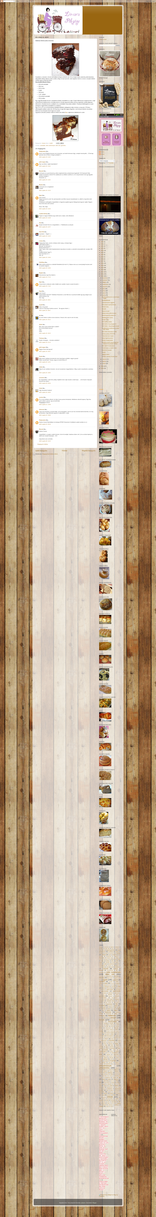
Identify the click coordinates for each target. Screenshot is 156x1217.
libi (40, 315)
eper (106, 983)
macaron (110, 1043)
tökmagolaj (103, 1097)
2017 (102, 261)
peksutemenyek (105, 1066)
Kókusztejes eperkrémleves (109, 304)
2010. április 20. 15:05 (45, 372)
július (103, 288)
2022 (102, 250)
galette (118, 988)
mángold (101, 1048)
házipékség (109, 1004)
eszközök (112, 983)
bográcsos (101, 959)
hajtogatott (101, 1000)
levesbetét (104, 1042)
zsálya (107, 1106)
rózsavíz (101, 1077)
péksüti (117, 1068)
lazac (102, 1038)
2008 (102, 368)
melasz (111, 1051)
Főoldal (64, 451)
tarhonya (117, 1090)
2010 (102, 276)
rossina (41, 397)
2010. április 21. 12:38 (45, 404)
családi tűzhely (43, 213)
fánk (100, 985)
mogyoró (108, 1054)
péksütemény (104, 1068)
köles (118, 1032)
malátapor (101, 1046)
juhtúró (109, 1008)
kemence (101, 1018)
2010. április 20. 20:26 (45, 383)
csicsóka (109, 965)
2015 (102, 265)
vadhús (117, 1098)
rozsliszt (114, 1077)
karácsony (108, 1012)
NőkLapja (111, 1057)
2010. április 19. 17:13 (45, 277)
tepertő (100, 1093)
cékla (112, 960)
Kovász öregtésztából (107, 340)
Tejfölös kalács (105, 354)
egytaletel (115, 980)
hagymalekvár (114, 997)
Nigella (105, 1057)
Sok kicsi (112, 1080)
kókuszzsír (101, 1029)
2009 (102, 366)
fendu (109, 984)
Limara (41, 241)
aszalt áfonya (102, 950)
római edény (109, 1075)
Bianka (41, 184)
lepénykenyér (104, 1040)
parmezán (101, 1064)
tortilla (119, 1095)
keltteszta (102, 1015)
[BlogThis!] (58, 143)
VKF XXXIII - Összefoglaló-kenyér (110, 326)
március (104, 359)
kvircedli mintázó (108, 1037)
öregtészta (113, 1060)
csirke (107, 967)
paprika (117, 1062)
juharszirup (103, 1008)
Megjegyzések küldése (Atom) (50, 454)
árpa (113, 948)
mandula (112, 1046)
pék (113, 1063)
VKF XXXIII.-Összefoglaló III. (109, 324)
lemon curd (113, 1038)
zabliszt (108, 1103)
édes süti (58, 145)
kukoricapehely (109, 1035)
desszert (101, 970)
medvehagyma (103, 1051)
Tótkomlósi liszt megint (108, 336)
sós (100, 1082)
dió (117, 970)
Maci (66, 112)
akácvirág (106, 947)
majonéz (100, 1045)
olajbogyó (105, 1059)
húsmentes (110, 1005)
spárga (112, 1082)
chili (117, 960)
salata (103, 1079)
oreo (115, 1059)
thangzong (118, 1093)
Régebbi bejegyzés (88, 451)
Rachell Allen (102, 1072)
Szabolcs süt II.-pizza (107, 317)
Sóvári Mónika (107, 1082)
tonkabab (109, 1095)
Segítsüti (116, 1079)
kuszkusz (117, 1035)
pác (120, 1060)
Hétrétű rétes (105, 306)
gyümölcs (63, 145)
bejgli (110, 954)
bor (110, 959)
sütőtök (116, 1085)
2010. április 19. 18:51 (45, 300)
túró (120, 1097)
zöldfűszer (116, 1104)
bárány (106, 953)
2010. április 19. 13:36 (45, 257)
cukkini (100, 964)
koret (116, 1029)
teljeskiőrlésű (116, 1091)
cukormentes (112, 964)
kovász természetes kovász (113, 1031)
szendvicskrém (110, 1087)
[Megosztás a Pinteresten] (63, 143)
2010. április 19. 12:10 (45, 190)
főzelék (103, 988)
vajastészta (101, 1100)
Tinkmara (41, 338)
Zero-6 (113, 1103)
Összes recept (103, 39)
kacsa (114, 1008)
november (105, 280)
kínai (107, 1026)
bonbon (106, 959)
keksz (115, 1013)
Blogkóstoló (101, 957)
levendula (112, 1040)
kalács (116, 1010)
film (118, 984)
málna (107, 1046)
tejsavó (109, 1091)
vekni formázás (102, 1101)
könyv (100, 1034)
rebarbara (109, 1072)
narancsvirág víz (103, 1056)
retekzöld (107, 1074)
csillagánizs (116, 965)
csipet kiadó (101, 967)
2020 (102, 254)
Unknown (41, 409)
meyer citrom (102, 1052)
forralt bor (113, 986)
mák (106, 1045)
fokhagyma (106, 986)
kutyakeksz (101, 1037)
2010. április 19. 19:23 (45, 333)
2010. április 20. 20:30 (45, 392)
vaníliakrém (113, 1100)
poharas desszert (103, 1071)
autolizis (117, 951)
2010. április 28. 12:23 (45, 441)
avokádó (101, 953)
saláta (109, 1079)
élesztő (110, 981)
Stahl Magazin (102, 1084)
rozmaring (116, 1075)
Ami (40, 222)
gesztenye (118, 989)
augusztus (105, 286)
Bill (118, 954)
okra (100, 1059)
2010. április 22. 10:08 (45, 415)
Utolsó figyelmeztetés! (107, 338)
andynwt (83, 1202)
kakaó (119, 1008)
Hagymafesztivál (102, 997)
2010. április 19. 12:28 (45, 217)
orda (111, 1059)
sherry (100, 1080)
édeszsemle (110, 977)
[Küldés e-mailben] (57, 143)
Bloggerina (116, 956)
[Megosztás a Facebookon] (61, 143)
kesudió (111, 1023)
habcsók (117, 996)
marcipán (112, 1048)
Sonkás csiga (105, 319)
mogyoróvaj (116, 1054)
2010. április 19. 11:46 (44, 157)
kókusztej (116, 1027)
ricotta (116, 1074)
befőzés (104, 954)
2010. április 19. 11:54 (44, 166)
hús (117, 1004)
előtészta (101, 983)
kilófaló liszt (101, 1026)
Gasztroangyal (102, 989)
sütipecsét (106, 1085)
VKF (119, 1101)
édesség (101, 977)
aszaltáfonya (111, 951)
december (105, 278)
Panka (40, 356)
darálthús (115, 968)
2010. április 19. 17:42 (45, 286)
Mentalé (104, 309)
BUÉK (119, 959)
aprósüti (101, 948)
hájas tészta (109, 999)
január (104, 363)
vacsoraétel (110, 1098)
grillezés (110, 993)
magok (116, 1043)
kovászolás (101, 1032)
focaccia (100, 986)
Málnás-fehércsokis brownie (109, 313)
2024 (102, 246)
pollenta (111, 1071)
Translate (111, 163)
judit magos (42, 162)
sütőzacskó (101, 1087)
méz (108, 1052)
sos (117, 1080)
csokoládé (42, 145)
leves (119, 1040)
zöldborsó (104, 1104)
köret (112, 1034)
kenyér (101, 1020)
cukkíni (105, 964)
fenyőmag (114, 984)
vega (118, 1100)
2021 (102, 252)
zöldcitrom (110, 1104)
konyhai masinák (109, 1029)
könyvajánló (107, 1034)
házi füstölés (108, 1002)
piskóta (101, 1069)
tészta (111, 1093)
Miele (100, 1054)
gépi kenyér (110, 989)
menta (117, 1051)
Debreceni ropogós (107, 350)
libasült (109, 1042)
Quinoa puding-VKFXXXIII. (109, 333)
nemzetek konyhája (113, 1056)
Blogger (94, 1202)
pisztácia (107, 1069)
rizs (120, 1074)
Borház (114, 959)
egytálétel (102, 981)
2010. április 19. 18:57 (45, 310)
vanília (107, 1100)
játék (120, 1007)
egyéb (105, 980)
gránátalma (104, 992)
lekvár (106, 1038)
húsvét (116, 1005)
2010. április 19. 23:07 (45, 351)
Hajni (40, 195)
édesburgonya (102, 976)
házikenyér (101, 1004)
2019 (102, 256)
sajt (120, 1077)
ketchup (117, 1023)
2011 (102, 274)
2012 (102, 271)
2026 (102, 241)
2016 (102, 263)
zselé (111, 1106)
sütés (115, 1084)
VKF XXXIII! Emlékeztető (108, 345)
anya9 (40, 304)
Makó (112, 1045)
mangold (117, 1046)
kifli (118, 1024)
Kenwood (107, 1018)
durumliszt (101, 972)
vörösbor (103, 1103)
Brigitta (41, 273)
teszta (105, 1093)
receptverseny (118, 1072)
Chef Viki (41, 231)
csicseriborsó (102, 965)
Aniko (40, 324)
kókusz (100, 1027)
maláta (117, 1045)
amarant (117, 947)
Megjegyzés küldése (42, 444)
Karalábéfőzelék (106, 300)
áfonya (100, 947)
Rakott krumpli (105, 311)
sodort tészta (106, 1080)
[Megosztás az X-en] (60, 143)
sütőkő (111, 1085)
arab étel (107, 948)
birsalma (101, 956)
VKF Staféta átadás (107, 321)
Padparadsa (42, 151)
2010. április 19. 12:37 (45, 227)
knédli (112, 1026)
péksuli (117, 1064)
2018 (102, 259)
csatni (118, 964)
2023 (102, 248)
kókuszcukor (108, 1027)
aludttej (111, 947)
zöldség (101, 1106)
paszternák (108, 1064)
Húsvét (103, 352)
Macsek (41, 171)
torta (114, 1095)
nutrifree (117, 1057)
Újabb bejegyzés (41, 451)
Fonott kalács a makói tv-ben (109, 348)
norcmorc (41, 377)
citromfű (107, 962)
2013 (102, 269)
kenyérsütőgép (112, 1021)
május (104, 293)
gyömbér (110, 994)
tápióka (111, 1090)
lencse (119, 1038)
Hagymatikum (102, 999)
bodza (117, 957)
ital (111, 1007)
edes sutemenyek (50, 145)
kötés (118, 1034)
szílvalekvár (109, 1088)
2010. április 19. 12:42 (45, 236)
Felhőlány (42, 262)
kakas (103, 1010)
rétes (111, 1074)
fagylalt (117, 983)
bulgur (102, 960)
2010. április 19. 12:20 (45, 208)
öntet (102, 1060)
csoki (112, 967)
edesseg (116, 976)
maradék (106, 1048)
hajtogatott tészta (111, 1000)
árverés (117, 948)
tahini (107, 1090)
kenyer (113, 1018)
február (104, 361)
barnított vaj (112, 953)
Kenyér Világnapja (114, 1020)
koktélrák (117, 1026)
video (108, 1101)
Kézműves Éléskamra (110, 1024)
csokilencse (118, 967)
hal (118, 1000)
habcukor (110, 996)
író (108, 1007)
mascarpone (105, 1049)
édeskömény (109, 976)
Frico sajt (109, 988)
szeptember (105, 284)
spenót (117, 1082)
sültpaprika (109, 1084)
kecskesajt (108, 1013)
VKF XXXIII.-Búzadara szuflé (109, 331)
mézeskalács (114, 1052)
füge (114, 988)
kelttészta (112, 1016)
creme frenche (115, 962)
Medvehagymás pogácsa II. (109, 315)
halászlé (101, 1002)
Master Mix (115, 1049)
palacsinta (110, 1062)
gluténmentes (117, 991)
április (104, 295)
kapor (100, 1012)
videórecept (114, 1101)
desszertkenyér (110, 970)
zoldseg (119, 1103)
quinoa (116, 1071)
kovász (101, 1031)
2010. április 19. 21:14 (45, 342)
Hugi (40, 291)
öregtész (106, 1060)
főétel (119, 986)
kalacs (108, 1010)
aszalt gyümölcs (111, 950)
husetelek (102, 1005)
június (104, 290)
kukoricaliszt (102, 1035)
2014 (102, 267)
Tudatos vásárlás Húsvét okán (109, 356)
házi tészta (116, 1002)
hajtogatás (117, 999)
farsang (104, 984)
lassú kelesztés (117, 1037)
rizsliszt (103, 1075)
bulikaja (107, 960)
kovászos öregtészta (110, 1032)
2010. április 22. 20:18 (45, 424)
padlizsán (103, 1062)
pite (111, 1069)
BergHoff (114, 954)
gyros (117, 994)
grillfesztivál (116, 992)
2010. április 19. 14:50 (45, 268)
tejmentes (101, 1091)
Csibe (40, 388)
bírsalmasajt (108, 956)
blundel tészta (110, 957)
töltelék (110, 1097)
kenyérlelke (101, 1021)
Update (103, 1098)
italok (115, 1007)
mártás (119, 1048)
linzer (105, 1043)
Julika (40, 367)
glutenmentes (104, 991)
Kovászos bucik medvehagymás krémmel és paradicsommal (110, 343)
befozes (119, 953)
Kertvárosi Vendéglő (103, 1023)
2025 (102, 244)
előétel (116, 981)
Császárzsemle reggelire (108, 302)
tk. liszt (102, 1095)
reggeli (102, 1074)
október (104, 282)
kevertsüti (101, 1024)
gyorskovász (101, 994)
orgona (119, 1059)
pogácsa (116, 1069)
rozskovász (107, 1077)
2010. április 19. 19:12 (45, 319)
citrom (100, 962)
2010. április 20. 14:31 (45, 362)
